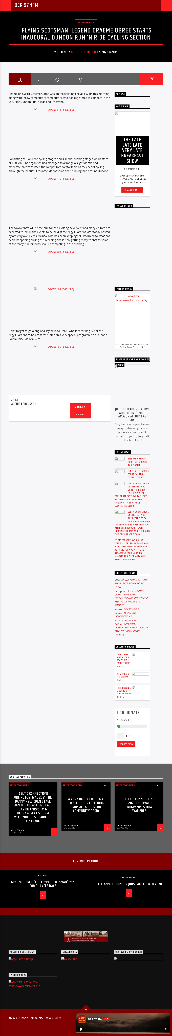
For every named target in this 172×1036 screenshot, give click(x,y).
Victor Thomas (18, 830)
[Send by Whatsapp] (128, 79)
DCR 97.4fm (26, 5)
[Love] (151, 79)
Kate (117, 609)
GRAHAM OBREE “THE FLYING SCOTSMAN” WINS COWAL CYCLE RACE (44, 884)
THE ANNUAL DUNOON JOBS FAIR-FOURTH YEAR (130, 884)
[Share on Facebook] (38, 79)
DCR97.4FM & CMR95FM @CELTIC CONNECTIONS (127, 613)
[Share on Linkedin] (104, 79)
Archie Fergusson (83, 52)
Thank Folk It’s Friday (123, 675)
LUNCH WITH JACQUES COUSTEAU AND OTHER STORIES (138, 474)
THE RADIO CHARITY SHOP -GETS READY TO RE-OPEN (138, 462)
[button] (81, 1029)
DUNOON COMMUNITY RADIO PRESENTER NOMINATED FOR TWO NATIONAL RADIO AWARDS (131, 598)
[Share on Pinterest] (80, 79)
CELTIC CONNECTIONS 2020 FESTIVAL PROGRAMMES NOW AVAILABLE (140, 805)
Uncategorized (86, 22)
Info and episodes (132, 190)
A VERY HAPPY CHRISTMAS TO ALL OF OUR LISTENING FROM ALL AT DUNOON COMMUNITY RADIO (86, 805)
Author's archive (80, 411)
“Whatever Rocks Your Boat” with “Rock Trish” (124, 659)
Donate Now (126, 743)
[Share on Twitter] (57, 79)
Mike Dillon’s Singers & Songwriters (124, 691)
